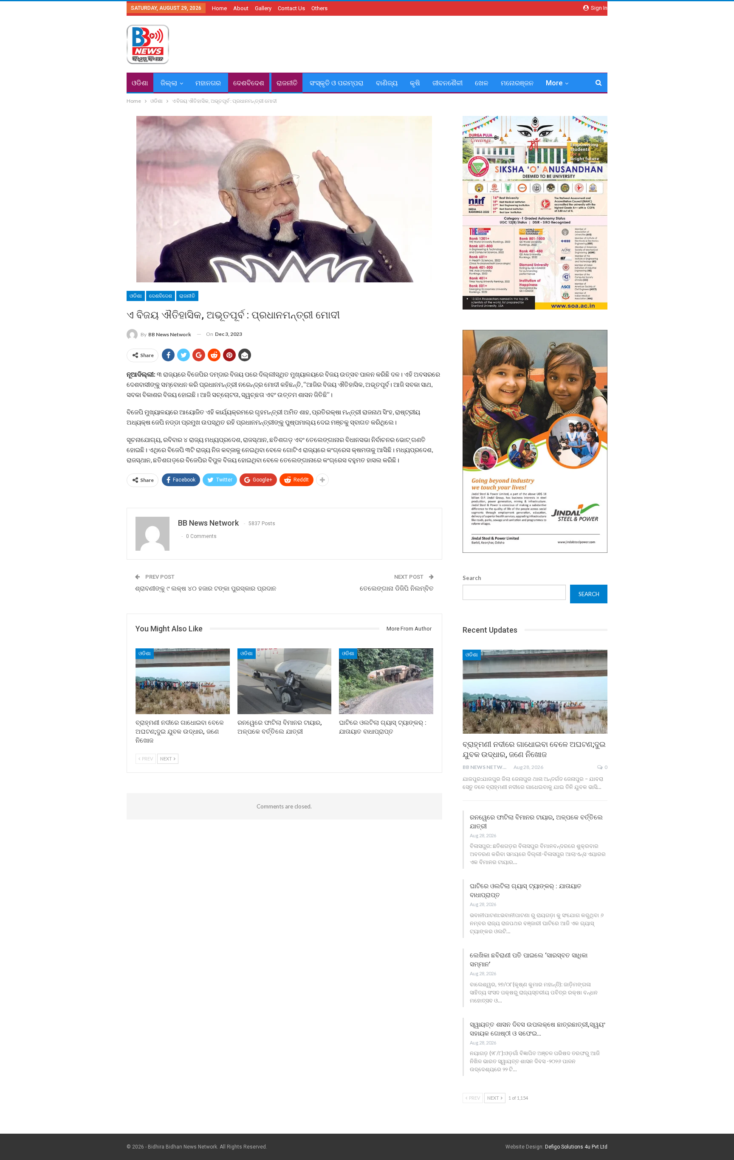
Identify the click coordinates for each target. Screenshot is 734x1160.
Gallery (263, 8)
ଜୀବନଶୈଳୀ (447, 83)
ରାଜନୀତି (287, 83)
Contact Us (291, 8)
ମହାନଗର (208, 83)
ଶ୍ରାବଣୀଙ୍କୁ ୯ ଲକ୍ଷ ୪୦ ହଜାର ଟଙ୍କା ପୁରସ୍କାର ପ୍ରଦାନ (205, 588)
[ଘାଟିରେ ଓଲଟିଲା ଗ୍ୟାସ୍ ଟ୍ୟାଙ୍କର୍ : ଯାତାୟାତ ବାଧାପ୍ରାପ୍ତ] (386, 681)
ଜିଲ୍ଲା (169, 83)
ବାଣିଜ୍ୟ (387, 83)
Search (472, 577)
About (240, 8)
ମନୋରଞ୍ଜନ (517, 83)
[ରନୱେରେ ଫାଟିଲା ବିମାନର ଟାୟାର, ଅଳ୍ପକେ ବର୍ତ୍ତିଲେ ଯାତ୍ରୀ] (284, 681)
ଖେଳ (481, 83)
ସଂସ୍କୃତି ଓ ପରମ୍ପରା (337, 83)
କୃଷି (415, 83)
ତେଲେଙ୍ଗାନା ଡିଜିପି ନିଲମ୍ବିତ (397, 588)
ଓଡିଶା (140, 83)
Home (219, 8)
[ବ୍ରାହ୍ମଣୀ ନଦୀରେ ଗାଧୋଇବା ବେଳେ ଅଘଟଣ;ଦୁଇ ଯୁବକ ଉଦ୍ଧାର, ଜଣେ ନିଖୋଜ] (183, 681)
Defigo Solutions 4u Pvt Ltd (576, 1147)
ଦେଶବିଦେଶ (248, 83)
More (554, 83)
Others (319, 8)
